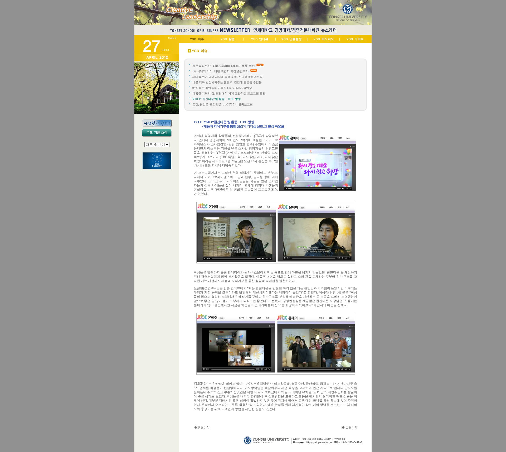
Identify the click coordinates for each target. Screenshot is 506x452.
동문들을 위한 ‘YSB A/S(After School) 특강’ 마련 (223, 65)
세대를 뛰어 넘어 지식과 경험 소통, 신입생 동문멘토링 (227, 76)
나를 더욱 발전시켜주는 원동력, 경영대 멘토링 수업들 (227, 82)
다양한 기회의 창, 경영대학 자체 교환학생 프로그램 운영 (229, 93)
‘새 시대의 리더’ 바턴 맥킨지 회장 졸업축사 (220, 71)
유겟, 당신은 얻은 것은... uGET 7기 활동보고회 (222, 104)
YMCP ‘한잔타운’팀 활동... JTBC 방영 (217, 98)
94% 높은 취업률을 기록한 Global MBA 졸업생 (222, 87)
